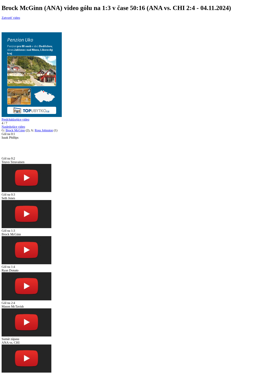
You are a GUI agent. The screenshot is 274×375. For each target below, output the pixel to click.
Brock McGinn (15, 130)
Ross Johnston (44, 130)
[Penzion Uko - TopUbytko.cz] (32, 116)
